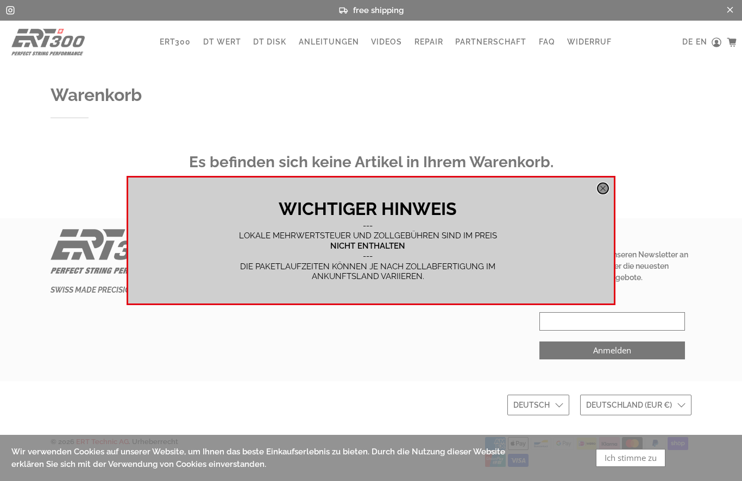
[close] (603, 188)
